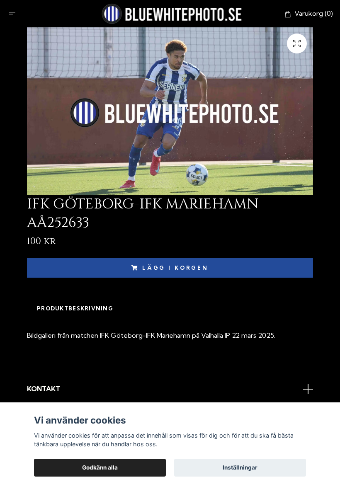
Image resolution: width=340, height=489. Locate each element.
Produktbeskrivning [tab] (75, 308)
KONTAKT (43, 389)
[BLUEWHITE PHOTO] (172, 13)
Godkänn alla (100, 467)
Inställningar (240, 467)
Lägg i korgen (175, 267)
